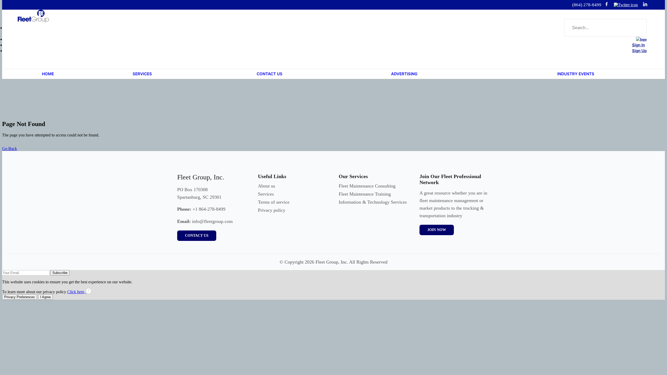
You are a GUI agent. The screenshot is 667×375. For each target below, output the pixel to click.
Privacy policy (271, 210)
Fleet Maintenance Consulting (367, 186)
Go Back (9, 148)
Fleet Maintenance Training (365, 194)
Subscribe (59, 273)
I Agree (45, 297)
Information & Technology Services (373, 202)
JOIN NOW (436, 230)
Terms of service (273, 202)
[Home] (641, 39)
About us (266, 186)
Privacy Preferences (19, 297)
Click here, (76, 292)
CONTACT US (196, 236)
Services (266, 194)
